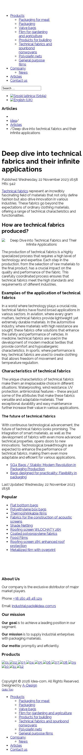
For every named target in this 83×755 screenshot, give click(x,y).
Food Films (19, 538)
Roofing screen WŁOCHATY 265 (35, 530)
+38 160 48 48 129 (27, 598)
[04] (30, 662)
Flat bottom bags (24, 505)
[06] (47, 662)
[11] (13, 667)
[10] (6, 667)
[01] (6, 662)
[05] (39, 662)
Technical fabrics (15, 191)
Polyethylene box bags (28, 509)
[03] (22, 662)
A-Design (29, 685)
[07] (56, 662)
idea (13, 121)
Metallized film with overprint (33, 550)
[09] (72, 662)
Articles (16, 125)
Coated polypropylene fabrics (33, 534)
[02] (14, 662)
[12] (20, 667)
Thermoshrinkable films (28, 513)
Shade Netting (21, 525)
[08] (64, 662)
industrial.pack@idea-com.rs (34, 606)
